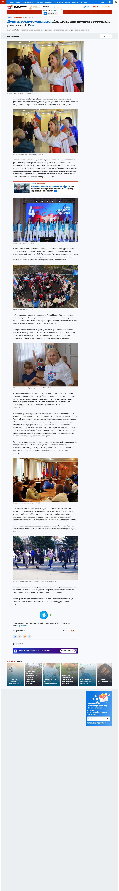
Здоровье (83, 2)
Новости (19, 12)
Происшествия (88, 12)
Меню (3, 2)
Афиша (97, 12)
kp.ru (75, 631)
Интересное (19, 643)
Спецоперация (28, 2)
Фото (12, 2)
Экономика (59, 2)
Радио (87, 7)
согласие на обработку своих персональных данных (96, 723)
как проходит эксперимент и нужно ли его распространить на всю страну (53, 188)
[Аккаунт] (116, 2)
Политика (39, 2)
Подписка (106, 7)
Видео (18, 2)
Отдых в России (64, 12)
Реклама (96, 7)
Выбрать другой (52, 13)
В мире (67, 2)
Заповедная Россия (76, 12)
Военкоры (36, 12)
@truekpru (23, 625)
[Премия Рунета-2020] (33, 7)
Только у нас (27, 12)
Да (45, 13)
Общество (49, 2)
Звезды (75, 2)
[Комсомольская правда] (17, 7)
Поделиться (106, 36)
